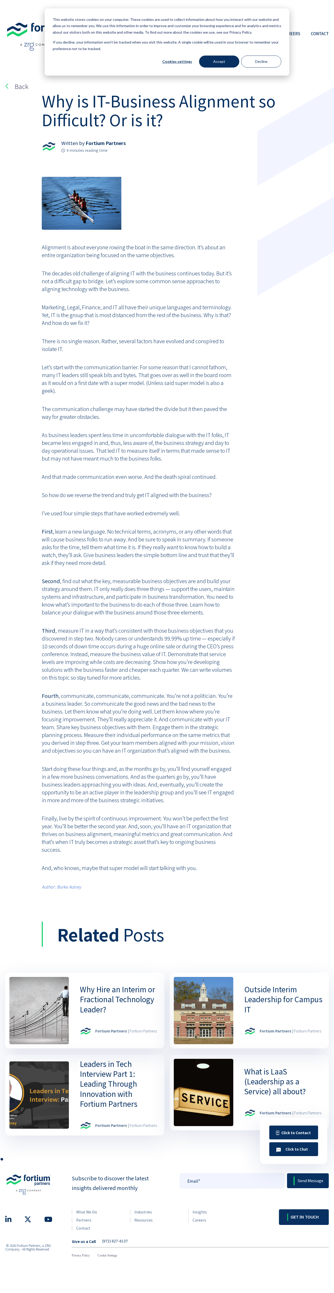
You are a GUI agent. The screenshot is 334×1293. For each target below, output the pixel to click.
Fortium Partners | (126, 1031)
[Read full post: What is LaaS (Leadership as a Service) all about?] (203, 1092)
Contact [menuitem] (83, 1228)
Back (21, 86)
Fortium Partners (106, 143)
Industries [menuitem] (143, 1212)
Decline (261, 61)
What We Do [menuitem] (86, 1212)
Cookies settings (177, 61)
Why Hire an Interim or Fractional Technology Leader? (117, 999)
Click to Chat (296, 1148)
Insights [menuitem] (200, 1212)
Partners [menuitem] (83, 1220)
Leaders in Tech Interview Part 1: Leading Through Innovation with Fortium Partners (109, 1084)
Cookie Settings (107, 1255)
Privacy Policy (81, 1255)
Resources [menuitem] (143, 1220)
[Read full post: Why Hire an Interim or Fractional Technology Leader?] (39, 1010)
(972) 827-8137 (115, 1241)
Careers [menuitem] (199, 1220)
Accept (219, 61)
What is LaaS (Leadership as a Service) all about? (275, 1081)
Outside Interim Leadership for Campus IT (283, 999)
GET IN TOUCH (305, 1216)
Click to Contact (296, 1132)
